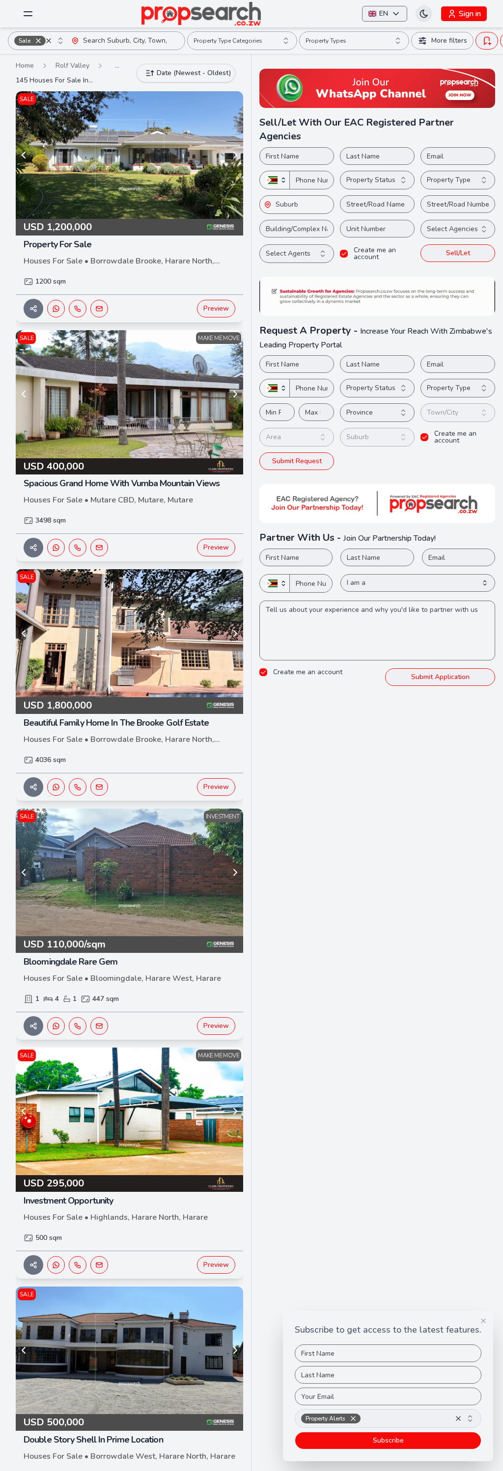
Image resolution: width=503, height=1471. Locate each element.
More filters (449, 40)
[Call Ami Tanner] (77, 1265)
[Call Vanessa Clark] (77, 547)
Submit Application (440, 677)
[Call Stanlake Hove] (77, 1026)
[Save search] (486, 41)
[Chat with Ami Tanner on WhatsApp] (56, 1265)
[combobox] (39, 41)
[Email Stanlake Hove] (99, 1026)
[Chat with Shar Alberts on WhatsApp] (56, 308)
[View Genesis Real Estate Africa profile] (220, 227)
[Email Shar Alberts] (99, 308)
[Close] (483, 1321)
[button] (38, 41)
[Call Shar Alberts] (77, 308)
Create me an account (375, 254)
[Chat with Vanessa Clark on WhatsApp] (56, 547)
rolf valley (72, 65)
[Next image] (235, 155)
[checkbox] (344, 254)
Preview (216, 308)
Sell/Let (458, 253)
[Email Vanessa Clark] (99, 547)
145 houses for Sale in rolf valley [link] (55, 80)
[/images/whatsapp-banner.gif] (377, 88)
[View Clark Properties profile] (220, 466)
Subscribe (388, 1440)
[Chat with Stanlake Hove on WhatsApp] (56, 1026)
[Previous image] (23, 155)
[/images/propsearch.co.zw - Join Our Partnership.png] (377, 503)
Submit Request (297, 461)
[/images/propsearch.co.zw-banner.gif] (377, 296)
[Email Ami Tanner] (99, 1265)
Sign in (470, 13)
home (25, 65)
